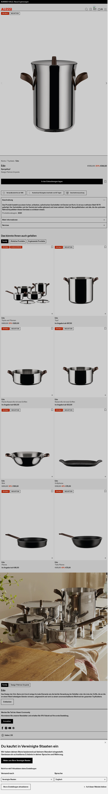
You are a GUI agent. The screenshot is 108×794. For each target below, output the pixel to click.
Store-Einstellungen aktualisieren (15, 787)
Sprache (58, 773)
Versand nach (7, 773)
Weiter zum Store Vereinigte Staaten (16, 760)
